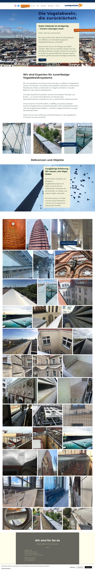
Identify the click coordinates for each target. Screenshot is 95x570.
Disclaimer (34, 564)
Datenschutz (42, 564)
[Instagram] (15, 6)
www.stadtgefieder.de (30, 560)
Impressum (27, 564)
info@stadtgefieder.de (30, 559)
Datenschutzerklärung (6, 568)
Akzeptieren (88, 567)
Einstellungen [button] (72, 567)
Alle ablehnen (80, 567)
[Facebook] (18, 6)
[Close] (93, 567)
